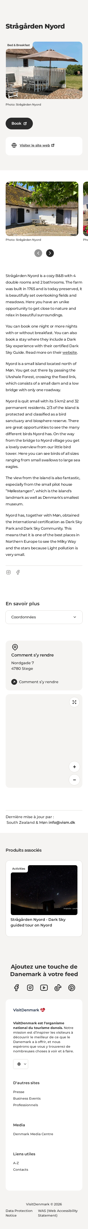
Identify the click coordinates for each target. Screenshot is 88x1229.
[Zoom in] (74, 766)
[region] (44, 741)
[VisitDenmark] (29, 1010)
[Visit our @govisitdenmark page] (58, 988)
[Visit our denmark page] (16, 988)
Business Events (27, 1098)
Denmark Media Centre (33, 1134)
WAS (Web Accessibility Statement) (58, 1213)
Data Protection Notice (19, 1213)
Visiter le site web (35, 145)
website (69, 352)
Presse (18, 1092)
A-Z (16, 1163)
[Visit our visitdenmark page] (44, 988)
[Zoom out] (74, 779)
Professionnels (25, 1105)
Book (16, 123)
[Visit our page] (30, 988)
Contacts (20, 1169)
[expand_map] (74, 702)
